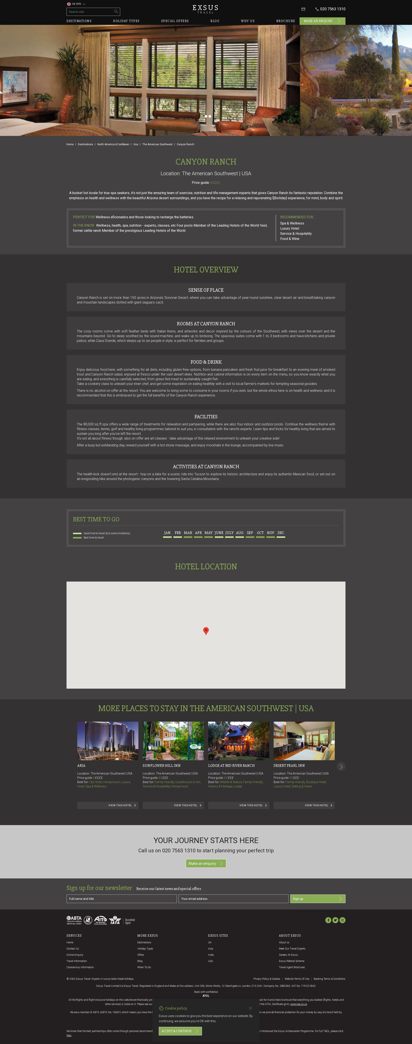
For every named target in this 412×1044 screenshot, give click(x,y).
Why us (248, 21)
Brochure (285, 21)
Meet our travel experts (292, 948)
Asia (210, 948)
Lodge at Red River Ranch (231, 765)
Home (70, 144)
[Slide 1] (202, 116)
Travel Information (77, 961)
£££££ (215, 182)
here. (69, 1035)
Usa (135, 144)
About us (284, 942)
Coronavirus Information (80, 967)
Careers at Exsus (288, 954)
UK (210, 942)
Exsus (206, 9)
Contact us (73, 948)
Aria (81, 765)
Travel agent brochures (292, 967)
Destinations (79, 21)
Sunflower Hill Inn (162, 765)
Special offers (175, 21)
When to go (144, 967)
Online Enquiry (75, 954)
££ (163, 777)
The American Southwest (157, 144)
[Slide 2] (206, 116)
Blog (215, 21)
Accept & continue (177, 1031)
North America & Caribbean (113, 144)
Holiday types (126, 21)
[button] (206, 631)
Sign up (298, 898)
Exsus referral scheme (291, 961)
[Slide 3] (210, 116)
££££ (99, 777)
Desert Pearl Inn (289, 765)
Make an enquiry (318, 21)
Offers (140, 954)
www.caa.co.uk (298, 1004)
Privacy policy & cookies (266, 978)
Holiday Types (145, 948)
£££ (165, 777)
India (211, 954)
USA (210, 961)
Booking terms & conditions (329, 978)
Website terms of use (297, 978)
